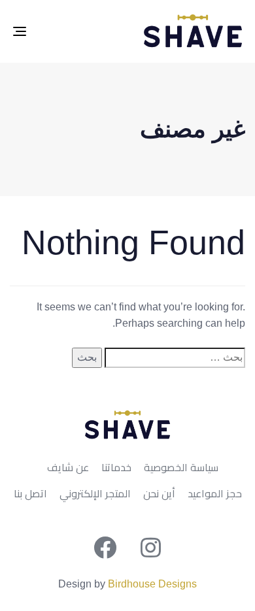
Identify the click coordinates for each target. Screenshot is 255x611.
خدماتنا (116, 467)
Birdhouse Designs (152, 583)
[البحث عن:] (175, 358)
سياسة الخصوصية (181, 467)
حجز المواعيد (215, 494)
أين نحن (159, 494)
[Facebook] (105, 547)
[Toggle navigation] (51, 31)
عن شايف (68, 467)
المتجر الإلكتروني (95, 494)
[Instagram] (150, 547)
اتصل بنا (30, 494)
